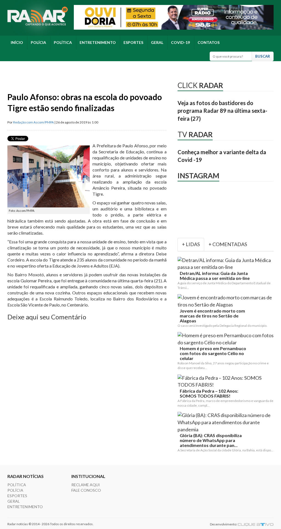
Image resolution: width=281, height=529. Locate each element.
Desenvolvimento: (224, 524)
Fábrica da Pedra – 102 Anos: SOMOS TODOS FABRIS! (209, 393)
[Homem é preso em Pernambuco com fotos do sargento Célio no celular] (227, 339)
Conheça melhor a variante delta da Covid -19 (222, 156)
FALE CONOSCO (86, 490)
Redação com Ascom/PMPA (33, 122)
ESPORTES (133, 42)
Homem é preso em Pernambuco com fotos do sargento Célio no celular (213, 353)
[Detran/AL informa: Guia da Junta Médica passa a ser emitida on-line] (227, 264)
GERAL (157, 42)
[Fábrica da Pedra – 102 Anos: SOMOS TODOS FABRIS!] (227, 382)
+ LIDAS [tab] (191, 244)
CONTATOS (209, 42)
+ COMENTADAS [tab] (228, 244)
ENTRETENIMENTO (98, 42)
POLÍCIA (38, 42)
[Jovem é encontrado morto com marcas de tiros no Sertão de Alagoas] (227, 301)
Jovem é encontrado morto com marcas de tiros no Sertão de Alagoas (212, 315)
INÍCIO (17, 42)
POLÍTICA (63, 42)
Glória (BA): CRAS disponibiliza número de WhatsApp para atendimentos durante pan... (211, 440)
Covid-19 (180, 42)
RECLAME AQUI (85, 484)
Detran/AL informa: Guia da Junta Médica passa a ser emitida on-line (215, 276)
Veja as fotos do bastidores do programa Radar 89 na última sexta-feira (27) (222, 111)
